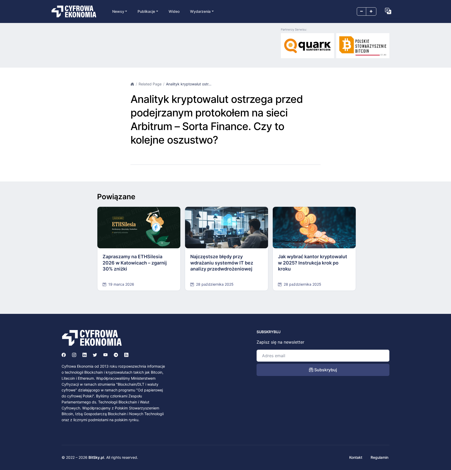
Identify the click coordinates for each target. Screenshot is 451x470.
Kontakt (355, 457)
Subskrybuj (325, 369)
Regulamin (379, 457)
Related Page (150, 84)
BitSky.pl (96, 457)
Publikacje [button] (146, 11)
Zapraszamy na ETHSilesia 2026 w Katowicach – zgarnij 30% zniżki (135, 263)
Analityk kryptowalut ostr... (188, 84)
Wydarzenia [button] (200, 11)
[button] (388, 11)
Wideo (174, 11)
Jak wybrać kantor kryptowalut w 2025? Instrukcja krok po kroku (312, 263)
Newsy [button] (118, 11)
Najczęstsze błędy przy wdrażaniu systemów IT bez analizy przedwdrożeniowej (221, 263)
